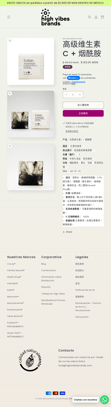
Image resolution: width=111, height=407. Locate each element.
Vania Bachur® (15, 316)
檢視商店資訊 (72, 131)
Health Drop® (14, 276)
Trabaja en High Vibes (53, 293)
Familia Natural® (16, 270)
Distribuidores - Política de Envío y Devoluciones (88, 307)
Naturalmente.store (51, 399)
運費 (74, 84)
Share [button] (69, 231)
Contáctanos (48, 270)
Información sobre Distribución (51, 278)
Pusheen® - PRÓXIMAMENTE (15, 324)
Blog (43, 263)
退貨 (77, 283)
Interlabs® (12, 283)
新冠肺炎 (79, 270)
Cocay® (11, 263)
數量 (65, 88)
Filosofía (45, 287)
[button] (8, 17)
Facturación (82, 316)
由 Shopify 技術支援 (67, 399)
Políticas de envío (85, 290)
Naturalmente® (15, 303)
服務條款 (79, 296)
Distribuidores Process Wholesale (53, 302)
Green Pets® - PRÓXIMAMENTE (15, 335)
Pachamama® (15, 309)
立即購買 (83, 113)
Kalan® (10, 290)
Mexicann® (13, 296)
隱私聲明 (79, 263)
